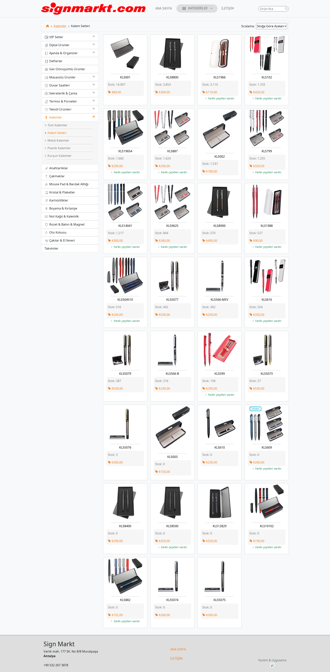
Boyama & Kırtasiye (63, 208)
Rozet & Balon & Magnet (67, 224)
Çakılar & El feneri (62, 240)
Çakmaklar (57, 176)
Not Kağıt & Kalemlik (64, 216)
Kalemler (60, 26)
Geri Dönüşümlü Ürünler (67, 69)
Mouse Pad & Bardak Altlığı (68, 184)
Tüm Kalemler (57, 125)
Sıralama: (248, 26)
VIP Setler (56, 37)
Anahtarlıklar (58, 168)
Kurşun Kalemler (59, 156)
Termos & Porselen (63, 101)
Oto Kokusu (57, 232)
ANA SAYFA (178, 649)
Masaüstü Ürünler (62, 77)
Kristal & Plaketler (62, 192)
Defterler (55, 61)
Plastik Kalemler (59, 148)
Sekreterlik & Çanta (63, 93)
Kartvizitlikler (58, 200)
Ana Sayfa (163, 8)
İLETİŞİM (176, 658)
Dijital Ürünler (59, 45)
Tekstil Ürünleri (60, 109)
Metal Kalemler (58, 140)
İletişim (227, 8)
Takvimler (51, 248)
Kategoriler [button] (197, 8)
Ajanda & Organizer (63, 53)
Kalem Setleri (56, 133)
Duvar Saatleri (59, 85)
